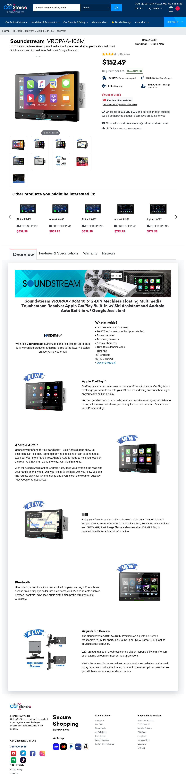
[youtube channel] (13, 753)
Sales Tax (14, 773)
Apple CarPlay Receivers (51, 30)
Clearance (99, 720)
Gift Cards (142, 732)
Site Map (141, 748)
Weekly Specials (102, 740)
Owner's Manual (106, 362)
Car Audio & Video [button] (15, 22)
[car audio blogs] (13, 760)
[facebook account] (32, 753)
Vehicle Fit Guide (145, 728)
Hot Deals (99, 724)
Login (155, 8)
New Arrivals (100, 728)
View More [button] (141, 22)
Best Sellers (100, 736)
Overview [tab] (23, 254)
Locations (142, 744)
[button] (10, 217)
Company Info (144, 740)
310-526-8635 (175, 3)
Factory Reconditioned (104, 744)
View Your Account (146, 720)
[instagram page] (42, 753)
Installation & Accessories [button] (44, 22)
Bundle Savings (123, 22)
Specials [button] (172, 22)
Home (6, 30)
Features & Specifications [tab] (58, 253)
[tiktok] (23, 760)
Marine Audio (99, 22)
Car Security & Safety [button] (74, 22)
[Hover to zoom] (50, 95)
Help (138, 8)
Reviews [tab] (108, 253)
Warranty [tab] (90, 253)
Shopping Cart (144, 724)
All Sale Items (101, 732)
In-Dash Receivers (23, 30)
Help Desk (142, 736)
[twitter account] (23, 753)
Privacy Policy (16, 769)
